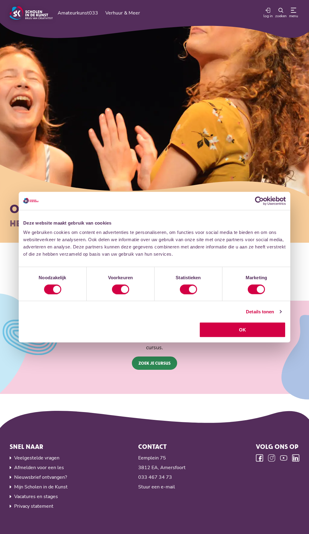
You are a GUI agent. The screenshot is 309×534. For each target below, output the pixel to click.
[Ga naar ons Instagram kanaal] (271, 458)
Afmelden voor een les (39, 467)
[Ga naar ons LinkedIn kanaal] (295, 458)
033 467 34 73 (155, 477)
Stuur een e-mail (156, 487)
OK (242, 329)
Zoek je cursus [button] (154, 363)
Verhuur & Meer (122, 13)
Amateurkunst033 (78, 13)
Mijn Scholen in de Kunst (41, 487)
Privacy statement (33, 506)
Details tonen (260, 311)
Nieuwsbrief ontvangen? (40, 477)
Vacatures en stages (36, 496)
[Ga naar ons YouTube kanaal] (283, 458)
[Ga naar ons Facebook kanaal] (259, 458)
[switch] (120, 289)
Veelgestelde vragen (36, 458)
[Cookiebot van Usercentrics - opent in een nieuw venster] (259, 200)
